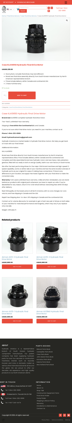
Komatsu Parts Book (44, 359)
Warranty (40, 403)
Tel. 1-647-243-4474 (13, 402)
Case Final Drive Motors (29, 16)
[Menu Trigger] (65, 2)
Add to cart (22, 95)
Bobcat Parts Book (43, 349)
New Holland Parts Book (45, 364)
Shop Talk (40, 390)
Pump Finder (41, 398)
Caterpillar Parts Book (45, 352)
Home (4, 16)
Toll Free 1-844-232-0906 (62, 9)
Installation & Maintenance (47, 406)
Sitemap (67, 420)
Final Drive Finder (43, 395)
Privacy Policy (45, 420)
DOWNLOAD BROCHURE (26, 2)
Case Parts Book (43, 354)
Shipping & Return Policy (46, 401)
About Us (40, 388)
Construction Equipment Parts (48, 393)
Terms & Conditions (57, 420)
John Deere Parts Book (45, 357)
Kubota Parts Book (43, 362)
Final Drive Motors (13, 16)
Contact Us (41, 408)
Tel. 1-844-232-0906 (13, 390)
